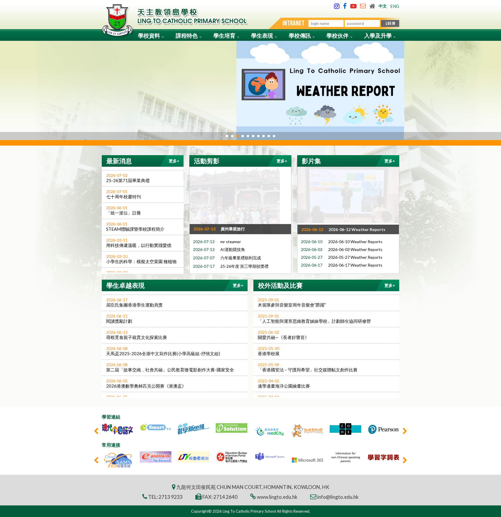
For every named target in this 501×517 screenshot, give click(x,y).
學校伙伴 (337, 35)
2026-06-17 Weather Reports (355, 264)
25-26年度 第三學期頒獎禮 (244, 265)
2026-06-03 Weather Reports (355, 248)
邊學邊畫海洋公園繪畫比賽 (284, 383)
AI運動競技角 (232, 248)
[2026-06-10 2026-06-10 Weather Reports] (348, 195)
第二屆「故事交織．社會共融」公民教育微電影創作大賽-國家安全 (170, 367)
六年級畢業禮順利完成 (240, 256)
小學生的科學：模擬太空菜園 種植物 (141, 259)
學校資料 (149, 35)
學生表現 (262, 35)
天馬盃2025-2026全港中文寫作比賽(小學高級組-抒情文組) (163, 351)
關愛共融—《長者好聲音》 (283, 335)
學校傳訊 (300, 35)
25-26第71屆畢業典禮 (128, 178)
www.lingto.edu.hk (277, 497)
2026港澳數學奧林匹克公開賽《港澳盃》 (146, 383)
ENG (394, 6)
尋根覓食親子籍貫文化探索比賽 (136, 335)
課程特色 (187, 35)
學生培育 (224, 35)
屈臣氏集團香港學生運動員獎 (134, 302)
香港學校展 (268, 351)
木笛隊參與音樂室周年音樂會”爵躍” (292, 302)
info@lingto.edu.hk (338, 497)
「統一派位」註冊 (123, 210)
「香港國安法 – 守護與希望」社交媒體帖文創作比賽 (307, 367)
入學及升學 (378, 35)
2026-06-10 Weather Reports (355, 240)
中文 (383, 5)
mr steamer (230, 240)
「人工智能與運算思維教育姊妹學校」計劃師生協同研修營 (314, 318)
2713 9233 (171, 497)
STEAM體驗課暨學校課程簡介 (135, 226)
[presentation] (96, 431)
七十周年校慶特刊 (123, 194)
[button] (227, 136)
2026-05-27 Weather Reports (355, 256)
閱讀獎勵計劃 (119, 318)
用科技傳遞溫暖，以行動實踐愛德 (138, 242)
